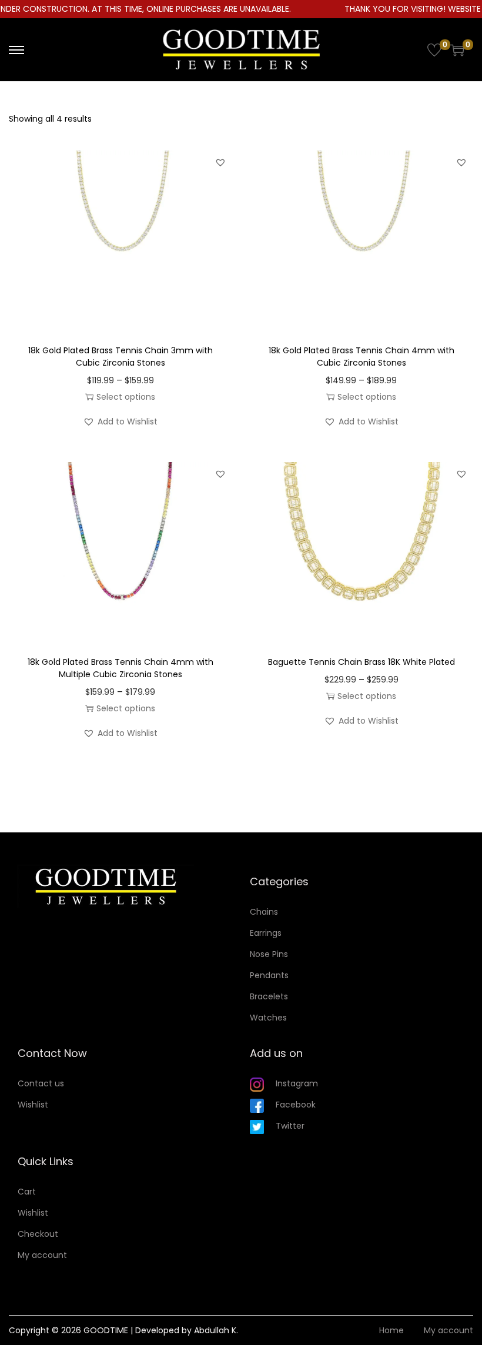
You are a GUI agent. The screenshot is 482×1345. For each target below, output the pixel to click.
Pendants (269, 975)
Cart (27, 1191)
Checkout (38, 1234)
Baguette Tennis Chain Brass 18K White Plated (361, 662)
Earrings (266, 933)
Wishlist (33, 1104)
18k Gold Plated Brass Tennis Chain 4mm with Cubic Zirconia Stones (361, 356)
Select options (125, 397)
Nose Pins (269, 954)
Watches (268, 1017)
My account (42, 1255)
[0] (434, 50)
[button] (220, 162)
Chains (264, 912)
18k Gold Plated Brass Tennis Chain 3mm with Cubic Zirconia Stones (120, 356)
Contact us (41, 1083)
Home (391, 1330)
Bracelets (269, 996)
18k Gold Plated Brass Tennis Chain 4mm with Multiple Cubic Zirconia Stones (120, 668)
